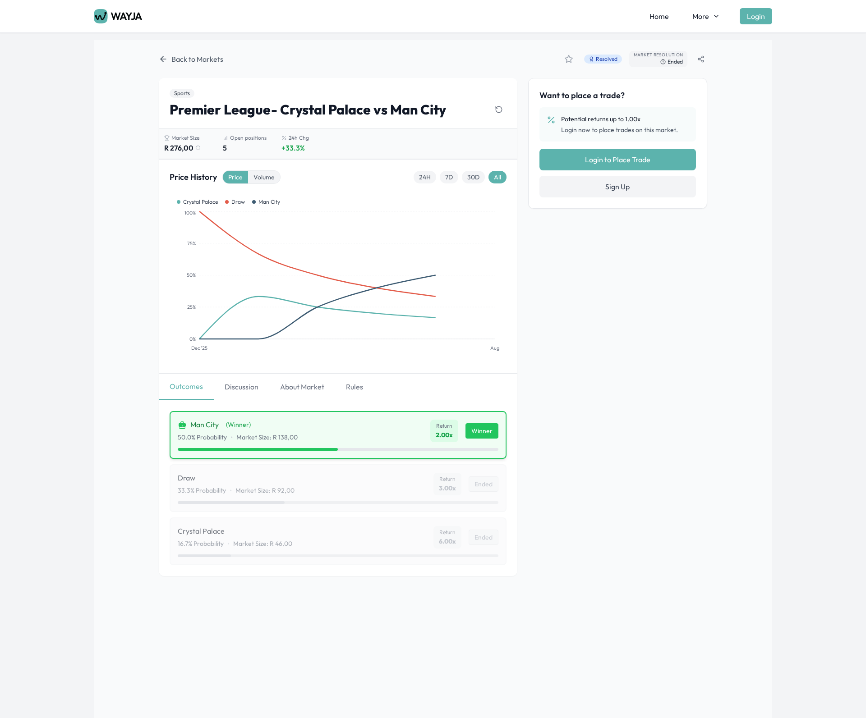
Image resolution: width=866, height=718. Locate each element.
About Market (302, 386)
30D (473, 177)
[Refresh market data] (499, 109)
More (700, 16)
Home (659, 16)
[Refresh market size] (198, 148)
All (497, 177)
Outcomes (186, 386)
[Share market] (701, 59)
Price (235, 177)
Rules (354, 386)
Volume (264, 177)
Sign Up (617, 186)
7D (449, 177)
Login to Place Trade (617, 159)
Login (756, 16)
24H (425, 177)
